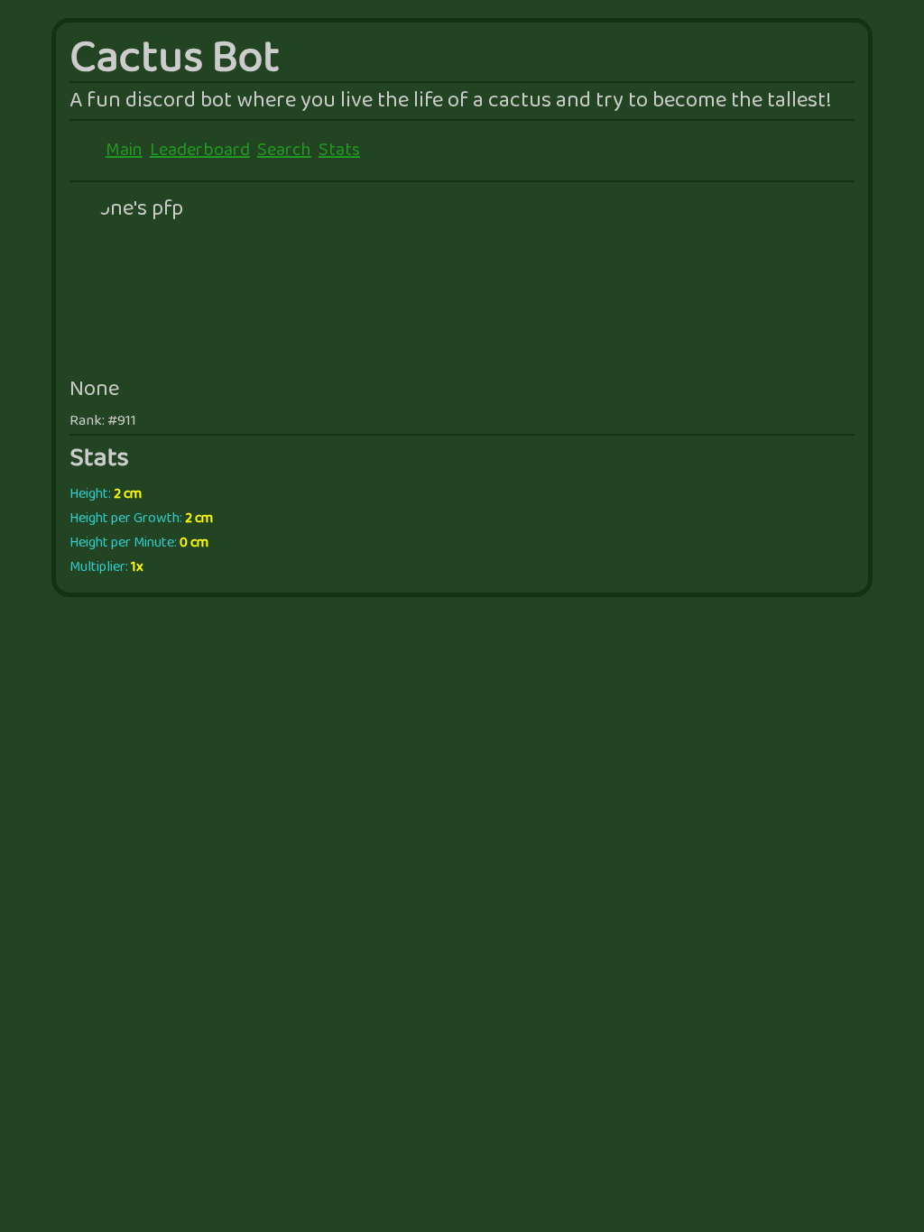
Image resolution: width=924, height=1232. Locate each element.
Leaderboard (200, 150)
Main (124, 150)
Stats (339, 150)
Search (284, 150)
